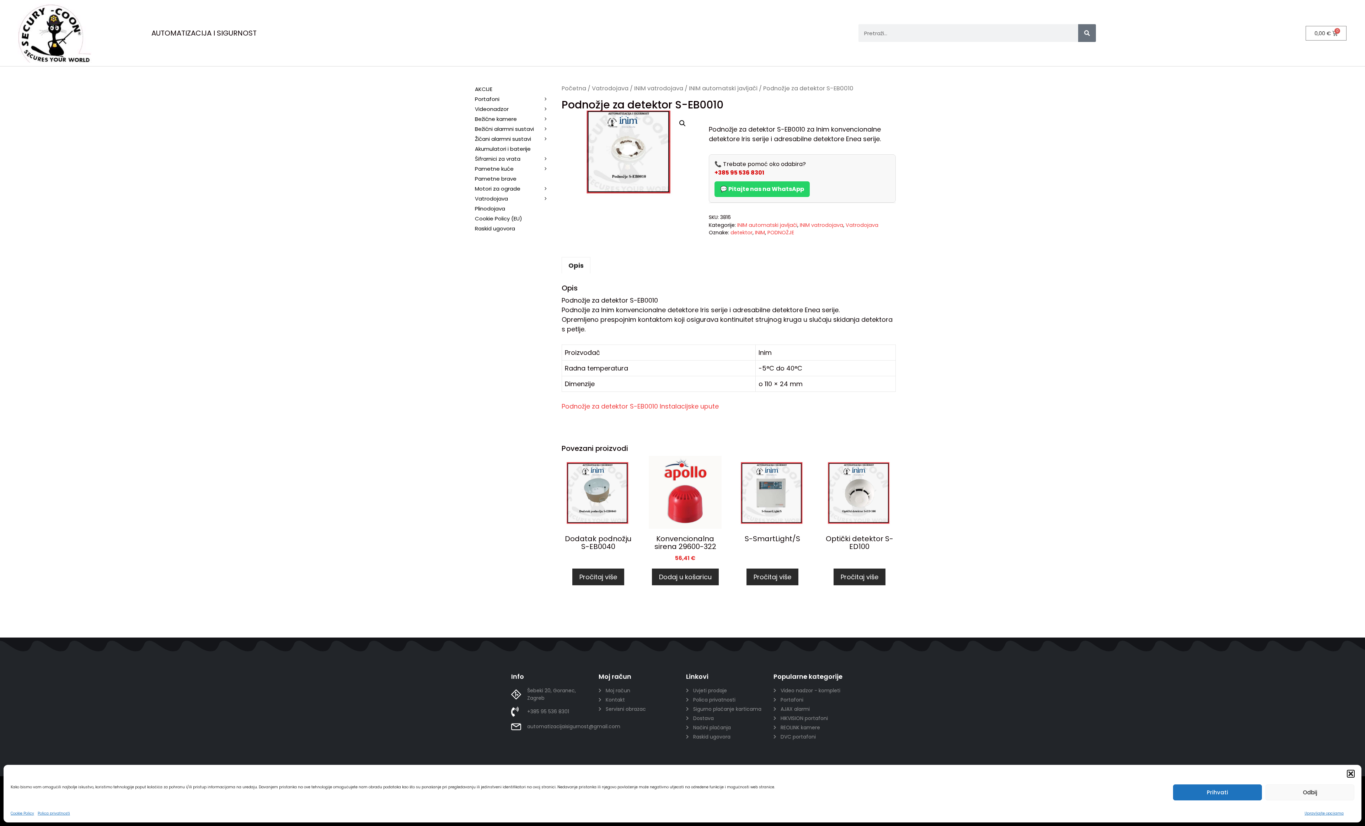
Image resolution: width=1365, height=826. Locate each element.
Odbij (1310, 792)
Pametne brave (495, 178)
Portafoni (487, 99)
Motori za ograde (497, 188)
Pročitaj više (598, 576)
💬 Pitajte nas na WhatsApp (762, 189)
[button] (1350, 773)
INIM (760, 232)
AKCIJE (483, 89)
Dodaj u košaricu (685, 576)
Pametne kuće (494, 168)
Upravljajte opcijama (1324, 813)
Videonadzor (492, 109)
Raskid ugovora (495, 228)
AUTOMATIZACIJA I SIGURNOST (204, 33)
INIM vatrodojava (658, 88)
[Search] (1087, 33)
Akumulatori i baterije (503, 149)
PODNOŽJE (780, 232)
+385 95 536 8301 (739, 173)
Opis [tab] (576, 265)
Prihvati (1217, 792)
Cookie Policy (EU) (498, 218)
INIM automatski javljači (723, 88)
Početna (574, 88)
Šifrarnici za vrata (497, 158)
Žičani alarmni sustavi (503, 139)
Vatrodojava (610, 88)
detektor (741, 232)
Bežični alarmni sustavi (504, 129)
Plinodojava (490, 208)
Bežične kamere (496, 119)
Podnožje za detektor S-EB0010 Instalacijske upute (640, 406)
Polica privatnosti (54, 813)
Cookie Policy (22, 813)
